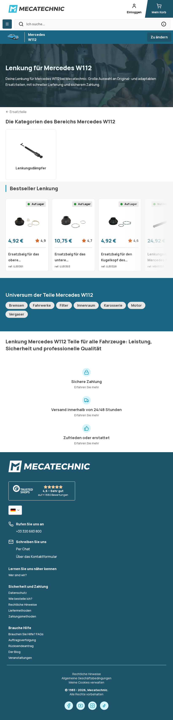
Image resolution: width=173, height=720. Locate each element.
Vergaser (16, 314)
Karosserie (113, 305)
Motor (136, 305)
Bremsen (16, 305)
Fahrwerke (42, 305)
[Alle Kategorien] (7, 24)
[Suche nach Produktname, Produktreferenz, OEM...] (163, 24)
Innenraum (86, 305)
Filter (64, 305)
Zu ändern (159, 37)
